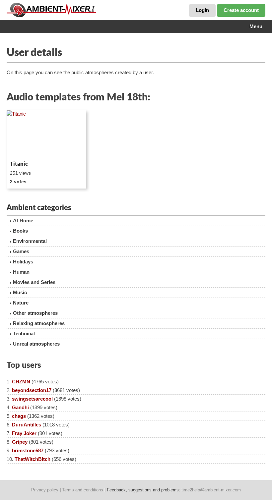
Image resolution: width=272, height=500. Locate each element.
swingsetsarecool (32, 399)
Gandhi (20, 407)
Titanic (19, 164)
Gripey (20, 442)
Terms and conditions (82, 489)
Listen (23, 149)
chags (19, 416)
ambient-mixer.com (56, 10)
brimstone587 (27, 450)
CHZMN (21, 381)
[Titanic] (46, 134)
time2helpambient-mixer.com (211, 489)
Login (202, 10)
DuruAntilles (26, 424)
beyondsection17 (31, 390)
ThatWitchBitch (32, 459)
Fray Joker (24, 433)
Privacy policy (44, 489)
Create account (241, 10)
